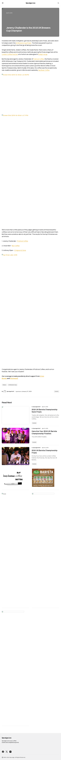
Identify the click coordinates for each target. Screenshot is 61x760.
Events (56, 391)
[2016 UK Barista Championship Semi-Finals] (15, 415)
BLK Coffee (16, 246)
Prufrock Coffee (38, 59)
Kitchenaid (14, 378)
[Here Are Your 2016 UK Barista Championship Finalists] (15, 435)
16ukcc (4, 385)
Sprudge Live (30, 3)
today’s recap (42, 54)
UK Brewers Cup (12, 385)
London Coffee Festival (10, 54)
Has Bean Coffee (43, 70)
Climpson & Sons (20, 250)
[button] (3, 3)
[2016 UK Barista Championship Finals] (15, 456)
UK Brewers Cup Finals (23, 43)
